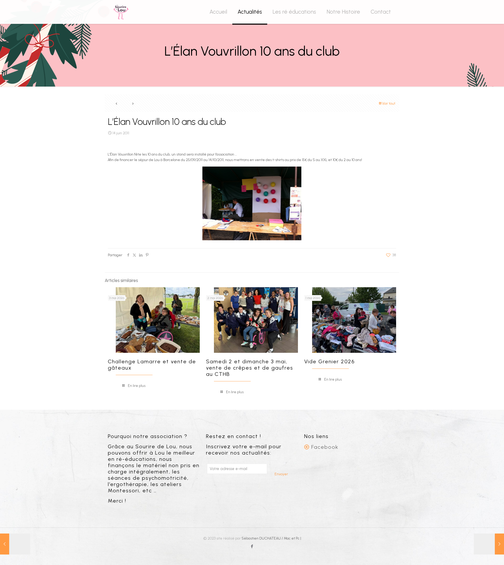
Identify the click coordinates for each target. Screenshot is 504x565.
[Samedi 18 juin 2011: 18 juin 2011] (489, 544)
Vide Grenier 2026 (329, 361)
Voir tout (388, 103)
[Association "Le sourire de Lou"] (121, 12)
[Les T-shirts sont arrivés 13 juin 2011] (15, 544)
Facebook (324, 447)
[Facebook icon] (252, 546)
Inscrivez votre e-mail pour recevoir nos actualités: (244, 449)
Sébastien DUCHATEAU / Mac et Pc (271, 538)
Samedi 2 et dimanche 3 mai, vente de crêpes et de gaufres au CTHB (249, 367)
